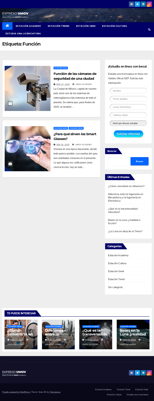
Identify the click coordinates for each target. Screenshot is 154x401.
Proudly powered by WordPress (16, 392)
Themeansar (55, 392)
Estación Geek (86, 26)
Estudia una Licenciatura (23, 33)
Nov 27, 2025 (63, 84)
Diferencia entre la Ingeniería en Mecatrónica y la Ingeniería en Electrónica (125, 197)
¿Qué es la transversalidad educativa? (94, 334)
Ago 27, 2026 (17, 340)
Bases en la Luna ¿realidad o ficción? (133, 334)
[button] (149, 29)
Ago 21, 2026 (92, 340)
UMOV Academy (83, 84)
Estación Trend (58, 26)
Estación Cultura (114, 26)
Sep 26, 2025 (62, 145)
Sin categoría (115, 287)
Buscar (112, 151)
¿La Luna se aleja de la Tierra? (125, 231)
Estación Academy (28, 26)
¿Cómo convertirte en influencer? (126, 186)
